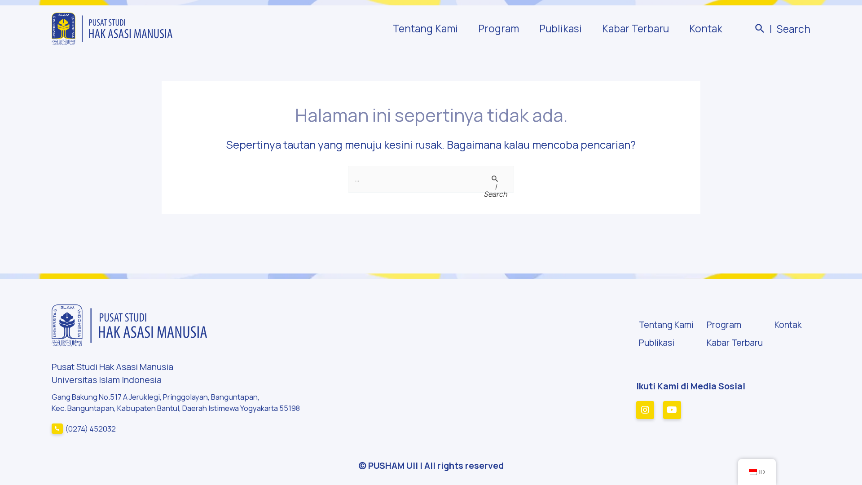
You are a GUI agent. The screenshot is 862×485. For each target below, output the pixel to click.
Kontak (705, 28)
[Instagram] (645, 410)
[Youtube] (672, 410)
